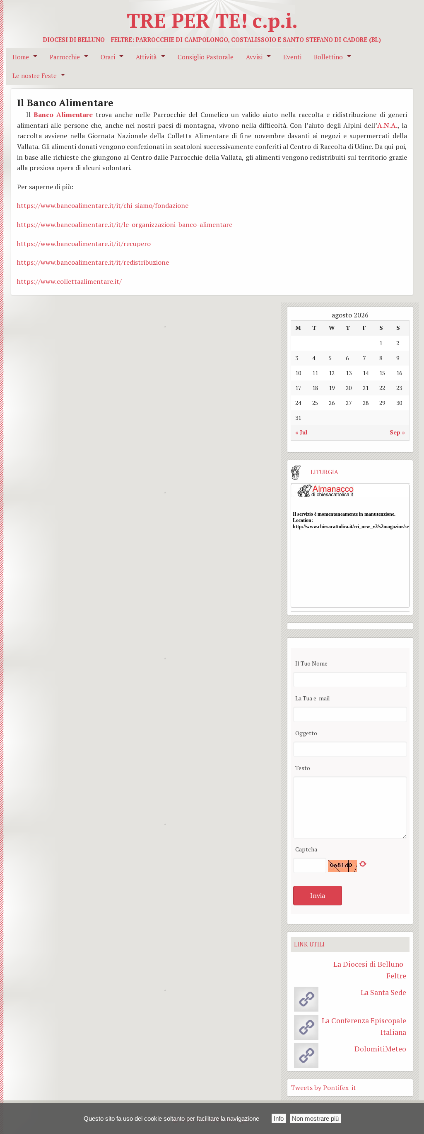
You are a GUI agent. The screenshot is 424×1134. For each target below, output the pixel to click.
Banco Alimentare (63, 114)
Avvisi (254, 57)
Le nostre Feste (34, 76)
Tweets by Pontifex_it (323, 1087)
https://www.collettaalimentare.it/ (69, 281)
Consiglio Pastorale (206, 57)
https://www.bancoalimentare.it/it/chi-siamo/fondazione (102, 205)
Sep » (397, 432)
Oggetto (306, 733)
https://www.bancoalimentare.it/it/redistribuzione (93, 262)
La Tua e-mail (312, 698)
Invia (317, 895)
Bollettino (328, 57)
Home (20, 57)
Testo (302, 768)
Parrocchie (65, 57)
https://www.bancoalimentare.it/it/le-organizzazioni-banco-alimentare (124, 224)
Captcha (306, 849)
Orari (108, 57)
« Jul (301, 432)
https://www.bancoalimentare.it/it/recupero (84, 243)
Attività (146, 57)
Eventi (292, 57)
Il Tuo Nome (311, 663)
